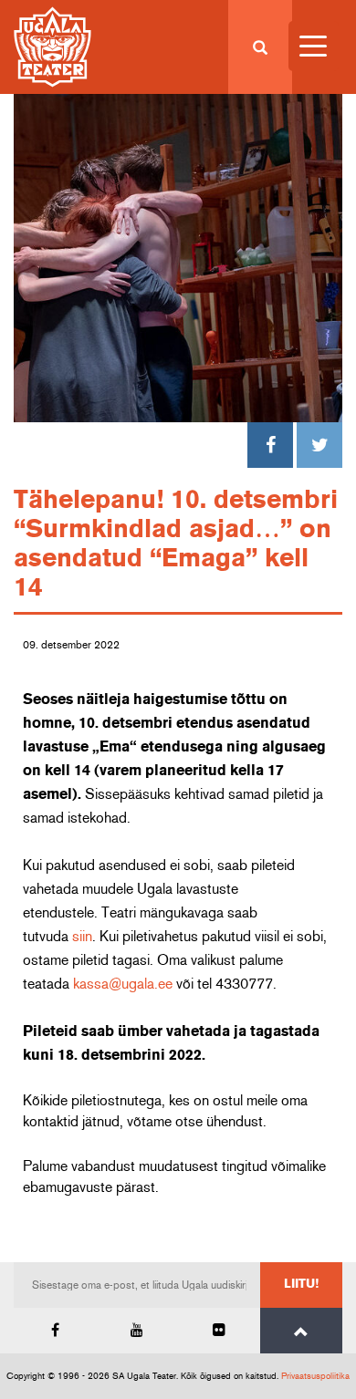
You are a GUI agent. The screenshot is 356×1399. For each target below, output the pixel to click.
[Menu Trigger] (313, 46)
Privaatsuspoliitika (315, 1376)
